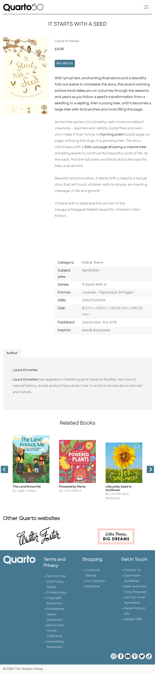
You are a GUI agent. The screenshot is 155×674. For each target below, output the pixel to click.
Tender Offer (133, 619)
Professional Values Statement (55, 614)
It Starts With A (94, 284)
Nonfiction (90, 270)
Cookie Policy (57, 592)
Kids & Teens (92, 262)
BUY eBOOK (65, 63)
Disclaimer (93, 586)
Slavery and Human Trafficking (55, 631)
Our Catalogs (95, 581)
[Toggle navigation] (146, 7)
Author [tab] (12, 353)
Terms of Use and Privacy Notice (56, 582)
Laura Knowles (25, 370)
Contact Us (132, 570)
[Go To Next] (149, 471)
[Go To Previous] (3, 471)
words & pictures (96, 330)
